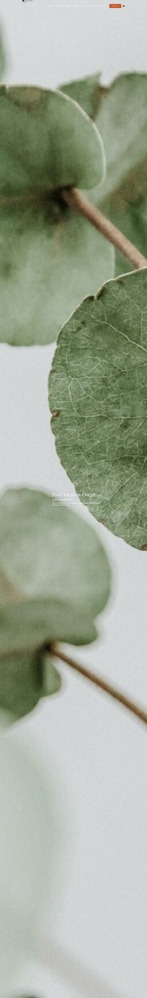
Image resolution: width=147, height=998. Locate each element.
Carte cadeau (88, 6)
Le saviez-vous (77, 6)
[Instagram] (124, 6)
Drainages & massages (62, 6)
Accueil (50, 6)
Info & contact (101, 6)
